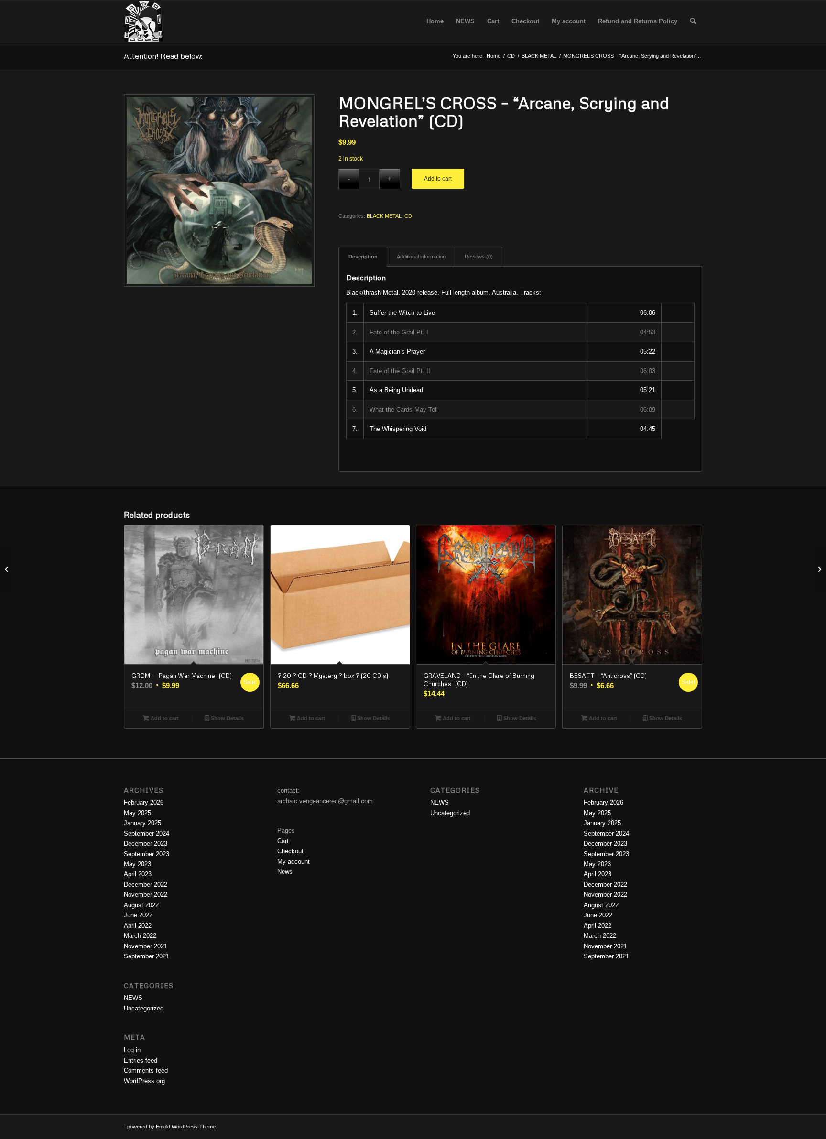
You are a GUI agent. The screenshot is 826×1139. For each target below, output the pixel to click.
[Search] (693, 21)
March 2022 (140, 935)
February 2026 (143, 802)
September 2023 (146, 854)
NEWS (133, 997)
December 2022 (145, 884)
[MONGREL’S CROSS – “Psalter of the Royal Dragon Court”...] (818, 569)
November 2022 (145, 894)
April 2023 (138, 874)
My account (293, 861)
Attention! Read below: (163, 56)
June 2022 (138, 915)
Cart (283, 841)
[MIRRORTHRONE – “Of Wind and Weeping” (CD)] (7, 569)
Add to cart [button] (164, 718)
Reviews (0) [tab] (479, 256)
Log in (132, 1049)
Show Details (226, 718)
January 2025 (142, 823)
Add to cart (438, 178)
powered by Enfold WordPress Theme (171, 1126)
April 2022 (138, 925)
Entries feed (140, 1060)
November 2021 (145, 946)
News (285, 871)
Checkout (290, 851)
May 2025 (137, 813)
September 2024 (146, 833)
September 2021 (146, 956)
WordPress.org (144, 1081)
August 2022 (141, 905)
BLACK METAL (384, 216)
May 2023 (137, 864)
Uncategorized (143, 1008)
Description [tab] (363, 256)
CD (408, 216)
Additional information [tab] (421, 256)
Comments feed (146, 1070)
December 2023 (145, 843)
